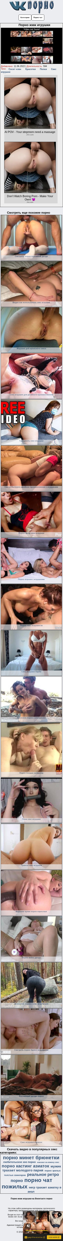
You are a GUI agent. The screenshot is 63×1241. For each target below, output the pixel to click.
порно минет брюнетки (31, 1157)
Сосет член (15, 69)
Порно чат (37, 17)
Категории (24, 17)
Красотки (30, 69)
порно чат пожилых (27, 1183)
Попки (43, 69)
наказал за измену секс (48, 1162)
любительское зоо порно (19, 1162)
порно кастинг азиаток (25, 1166)
